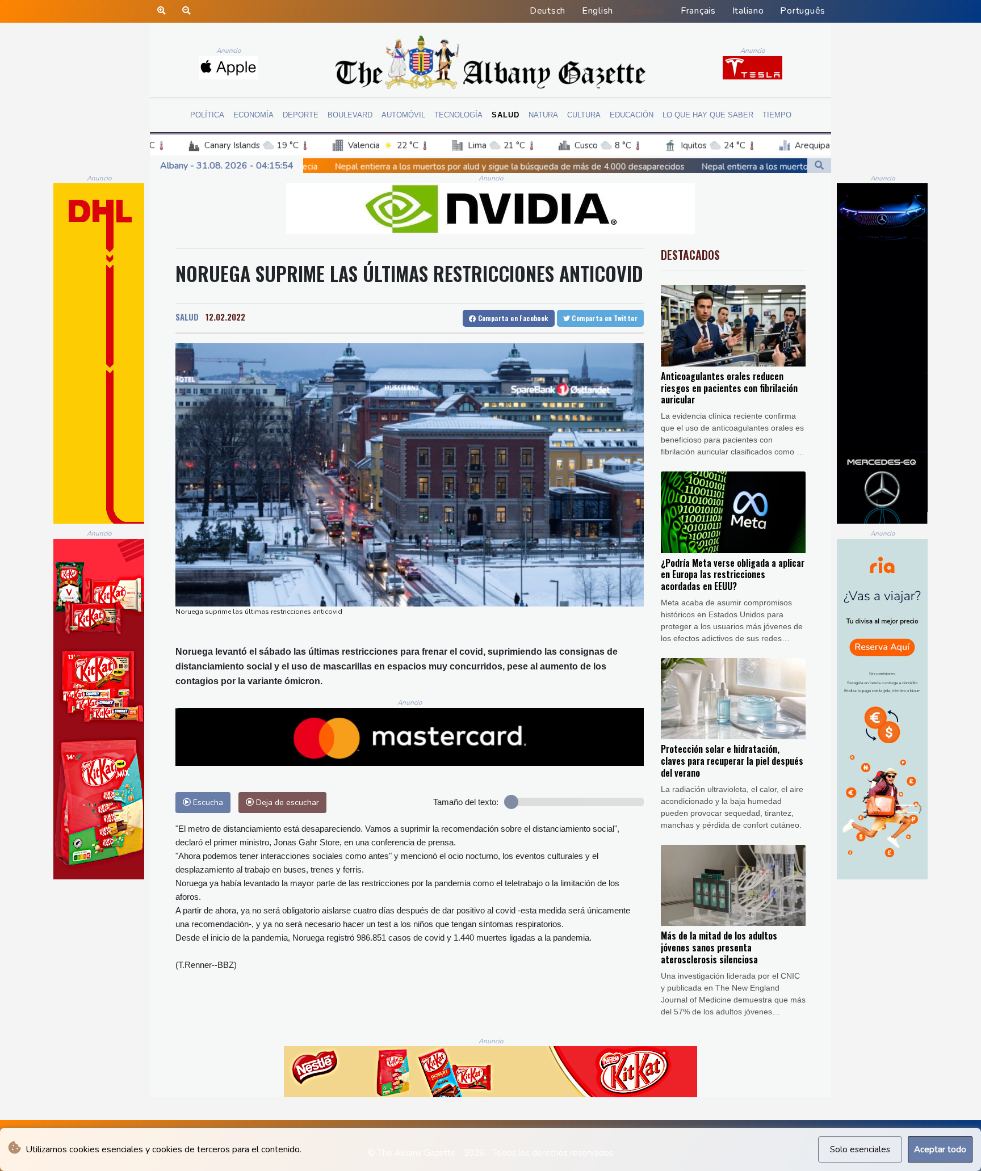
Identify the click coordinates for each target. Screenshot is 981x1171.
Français (698, 11)
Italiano (748, 11)
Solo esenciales (860, 1149)
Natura (543, 115)
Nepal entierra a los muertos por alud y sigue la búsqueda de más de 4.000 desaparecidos (364, 166)
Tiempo (776, 115)
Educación (631, 115)
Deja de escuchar (286, 802)
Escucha (207, 802)
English (597, 11)
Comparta (512, 318)
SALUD (187, 316)
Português (802, 11)
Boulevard (350, 115)
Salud (505, 115)
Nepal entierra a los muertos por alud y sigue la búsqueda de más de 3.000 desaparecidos (730, 166)
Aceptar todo (940, 1149)
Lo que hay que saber (708, 115)
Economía (253, 115)
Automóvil (403, 115)
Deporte (300, 115)
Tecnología (458, 115)
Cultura (584, 115)
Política (207, 115)
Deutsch (547, 11)
